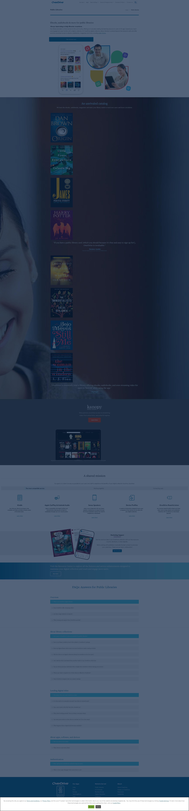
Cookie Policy (116, 803)
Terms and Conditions (33, 801)
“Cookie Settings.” (164, 801)
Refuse (98, 807)
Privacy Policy (46, 801)
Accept (91, 807)
